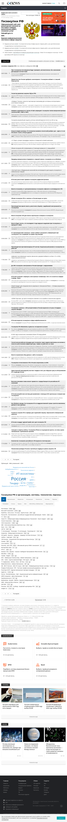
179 (51, 514)
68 (33, 559)
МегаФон (3, 553)
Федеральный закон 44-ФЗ (10, 486)
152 (52, 519)
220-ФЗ (17, 48)
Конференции (22, 783)
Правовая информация (12, 809)
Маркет (20, 788)
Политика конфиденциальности (15, 804)
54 (28, 564)
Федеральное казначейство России (23, 467)
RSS (7, 802)
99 (10, 529)
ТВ (19, 792)
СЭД (12, 473)
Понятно (61, 818)
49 (12, 572)
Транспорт (32, 486)
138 (17, 523)
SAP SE (3, 529)
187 (34, 512)
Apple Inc (3, 572)
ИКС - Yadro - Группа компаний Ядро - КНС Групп (15, 560)
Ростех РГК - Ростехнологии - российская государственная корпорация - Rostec (23, 515)
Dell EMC (3, 584)
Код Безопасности (6, 578)
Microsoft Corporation (7, 510)
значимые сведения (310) (8, 66)
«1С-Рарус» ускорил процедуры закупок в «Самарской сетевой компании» (32, 140)
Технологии (39, 499)
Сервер (30, 483)
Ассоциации (29, 499)
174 (8, 516)
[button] (59, 3)
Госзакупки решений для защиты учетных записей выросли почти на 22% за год (34, 120)
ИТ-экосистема (25, 473)
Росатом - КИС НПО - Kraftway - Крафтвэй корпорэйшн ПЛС (18, 586)
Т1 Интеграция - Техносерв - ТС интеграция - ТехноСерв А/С (18, 531)
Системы (47, 499)
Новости (5, 783)
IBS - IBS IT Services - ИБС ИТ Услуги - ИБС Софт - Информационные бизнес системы (25, 566)
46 (11, 584)
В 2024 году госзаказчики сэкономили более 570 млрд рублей (28, 334)
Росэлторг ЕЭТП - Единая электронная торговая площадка (17, 570)
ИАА (25, 504)
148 (17, 521)
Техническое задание (27, 470)
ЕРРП (32, 480)
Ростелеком (30, 485)
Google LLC (4, 588)
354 (14, 508)
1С (2, 517)
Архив (5, 792)
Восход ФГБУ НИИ (6, 547)
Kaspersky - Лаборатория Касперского (12, 533)
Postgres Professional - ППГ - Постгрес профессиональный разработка (21, 568)
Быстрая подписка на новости (14, 800)
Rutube (46, 790)
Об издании (37, 783)
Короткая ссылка (10, 600)
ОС (32, 477)
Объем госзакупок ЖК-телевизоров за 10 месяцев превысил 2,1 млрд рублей (33, 148)
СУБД (11, 472)
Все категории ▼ (33, 15)
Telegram (46, 792)
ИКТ (4, 499)
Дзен (45, 794)
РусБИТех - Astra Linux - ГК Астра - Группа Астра (14, 512)
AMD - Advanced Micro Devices (9, 582)
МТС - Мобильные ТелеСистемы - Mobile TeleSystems (16, 558)
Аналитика (6, 785)
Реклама (36, 785)
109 (31, 525)
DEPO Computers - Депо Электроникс (11, 576)
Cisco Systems (5, 543)
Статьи (13, 504)
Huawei (3, 541)
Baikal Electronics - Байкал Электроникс (12, 564)
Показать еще (33, 716)
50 (38, 570)
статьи (31, 608)
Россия (18, 478)
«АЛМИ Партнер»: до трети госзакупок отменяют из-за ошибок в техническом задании (36, 298)
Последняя (16, 459)
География (5, 504)
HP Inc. (3, 549)
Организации (11, 499)
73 (16, 547)
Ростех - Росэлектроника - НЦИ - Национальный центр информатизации (21, 574)
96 (41, 531)
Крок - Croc (4, 527)
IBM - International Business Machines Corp (13, 525)
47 (23, 582)
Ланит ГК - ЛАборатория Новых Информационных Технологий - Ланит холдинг (23, 519)
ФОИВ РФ (22, 486)
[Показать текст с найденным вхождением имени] (37, 66)
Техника (20, 790)
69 (12, 553)
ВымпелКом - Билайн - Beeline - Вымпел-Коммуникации (17, 580)
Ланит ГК (9, 475)
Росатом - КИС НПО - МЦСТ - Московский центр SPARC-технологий (20, 545)
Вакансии (36, 788)
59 (29, 562)
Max (45, 783)
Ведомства (20, 499)
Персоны (54, 499)
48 (38, 580)
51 (45, 568)
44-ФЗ (16, 44)
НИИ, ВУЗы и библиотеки (36, 504)
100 (13, 527)
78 (10, 541)
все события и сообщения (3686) (26, 66)
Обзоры (5, 790)
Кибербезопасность (11, 469)
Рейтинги (6, 788)
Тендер (14, 483)
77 (14, 543)
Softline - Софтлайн (6, 537)
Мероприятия (49, 504)
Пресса (19, 504)
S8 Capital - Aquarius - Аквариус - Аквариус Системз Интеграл (18, 535)
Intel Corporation (6, 523)
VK (44, 785)
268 (19, 510)
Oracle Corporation (6, 521)
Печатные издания (23, 794)
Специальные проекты (24, 785)
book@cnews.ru (60, 61)
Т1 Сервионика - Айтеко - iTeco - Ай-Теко (12, 562)
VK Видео (46, 788)
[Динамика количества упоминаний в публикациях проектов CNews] (64, 66)
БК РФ (23, 483)
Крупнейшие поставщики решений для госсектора (26, 52)
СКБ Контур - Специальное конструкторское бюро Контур (17, 539)
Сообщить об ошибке (11, 807)
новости (9, 608)
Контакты (36, 790)
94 (17, 537)
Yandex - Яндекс (5, 555)
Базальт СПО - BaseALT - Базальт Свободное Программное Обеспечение (21, 551)
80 (39, 539)
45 (13, 588)
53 (54, 566)
